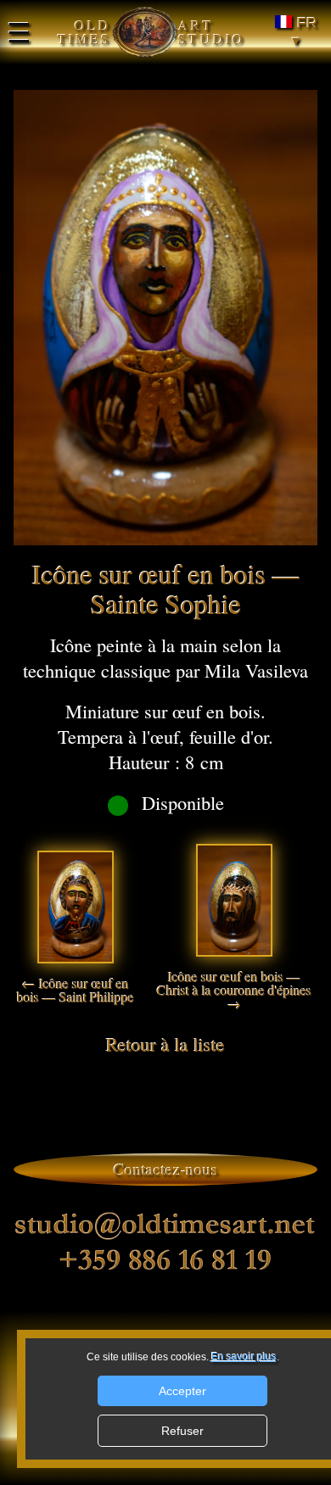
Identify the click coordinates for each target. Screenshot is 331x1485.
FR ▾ (304, 31)
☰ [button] (19, 32)
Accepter (182, 1391)
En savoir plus (244, 1357)
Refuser (182, 1431)
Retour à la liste (165, 1044)
